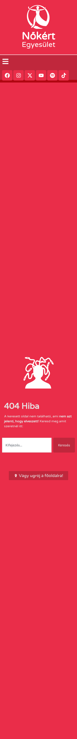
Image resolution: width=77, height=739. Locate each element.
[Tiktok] (64, 75)
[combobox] (27, 445)
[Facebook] (7, 75)
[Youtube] (41, 75)
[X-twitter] (30, 75)
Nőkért (38, 36)
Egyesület (38, 44)
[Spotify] (52, 75)
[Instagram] (18, 75)
